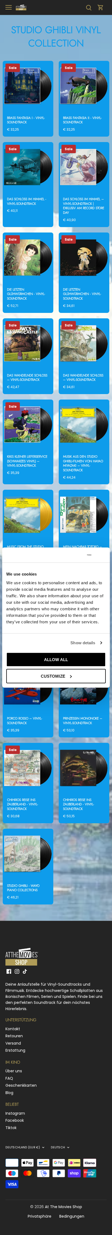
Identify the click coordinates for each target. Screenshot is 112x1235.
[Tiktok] (25, 971)
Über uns (13, 1071)
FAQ (9, 1078)
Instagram (15, 1113)
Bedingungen (71, 1216)
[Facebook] (9, 971)
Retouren (14, 1036)
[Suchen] (89, 7)
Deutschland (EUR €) (22, 1147)
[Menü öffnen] (8, 7)
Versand (13, 1043)
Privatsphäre (39, 1216)
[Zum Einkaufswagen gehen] (100, 7)
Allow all (56, 659)
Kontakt (12, 1029)
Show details (82, 642)
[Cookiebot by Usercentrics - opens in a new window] (68, 554)
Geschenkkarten (21, 1085)
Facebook (14, 1120)
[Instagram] (17, 971)
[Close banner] (103, 555)
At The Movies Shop (63, 1206)
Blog (9, 1092)
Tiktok (11, 1127)
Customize (53, 676)
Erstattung (15, 1050)
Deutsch (58, 1147)
